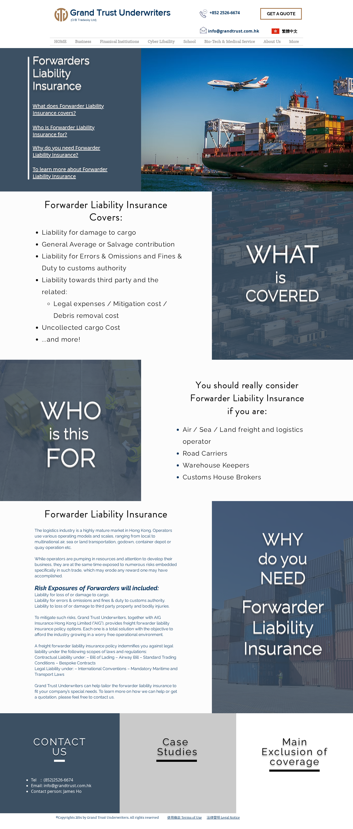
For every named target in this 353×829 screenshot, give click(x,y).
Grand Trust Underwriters (120, 12)
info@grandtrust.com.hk (233, 31)
